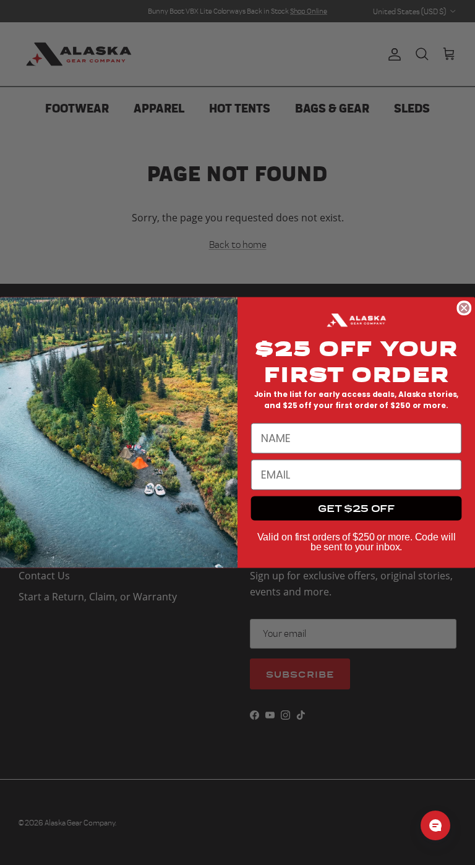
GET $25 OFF (356, 508)
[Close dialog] (464, 308)
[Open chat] (435, 825)
